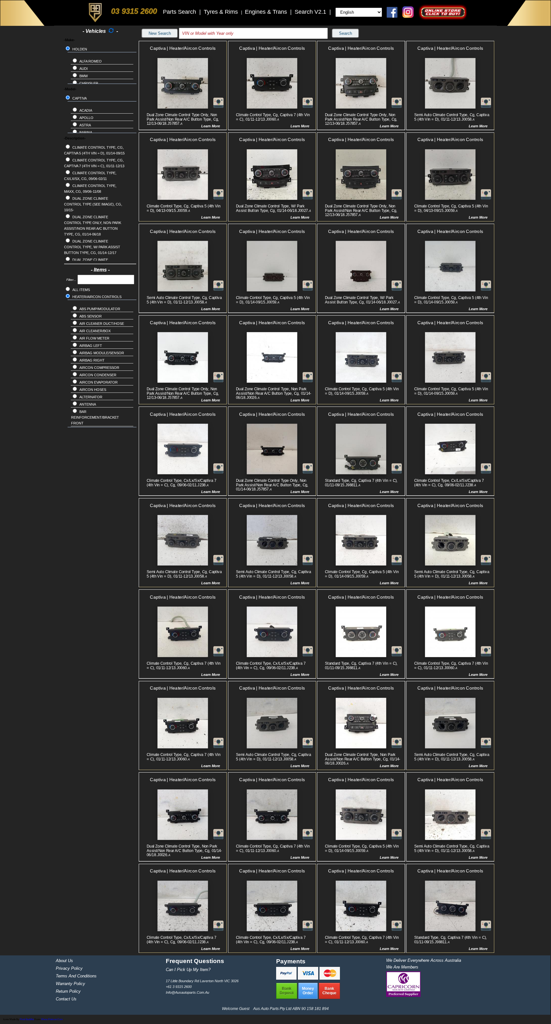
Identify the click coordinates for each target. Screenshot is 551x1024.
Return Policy (68, 991)
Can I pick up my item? (188, 969)
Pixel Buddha (27, 1019)
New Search (160, 33)
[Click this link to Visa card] (309, 978)
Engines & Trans (267, 12)
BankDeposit (287, 990)
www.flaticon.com (52, 1019)
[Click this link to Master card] (330, 978)
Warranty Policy (70, 983)
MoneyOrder (308, 990)
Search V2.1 (311, 12)
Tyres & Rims (221, 12)
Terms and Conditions (76, 976)
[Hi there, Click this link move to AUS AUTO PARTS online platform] (443, 18)
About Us (64, 960)
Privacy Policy (69, 968)
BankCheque (329, 990)
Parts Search (180, 12)
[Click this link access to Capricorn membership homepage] (403, 995)
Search (345, 33)
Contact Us (66, 999)
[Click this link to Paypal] (287, 978)
